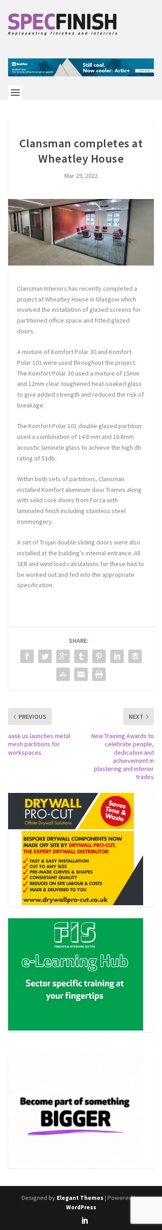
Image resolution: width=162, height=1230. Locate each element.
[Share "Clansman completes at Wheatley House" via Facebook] (27, 656)
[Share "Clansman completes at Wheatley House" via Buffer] (135, 656)
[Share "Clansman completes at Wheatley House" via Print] (99, 674)
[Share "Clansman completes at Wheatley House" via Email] (81, 674)
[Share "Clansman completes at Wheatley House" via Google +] (63, 656)
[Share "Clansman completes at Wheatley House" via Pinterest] (99, 656)
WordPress (81, 1207)
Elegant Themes (80, 1198)
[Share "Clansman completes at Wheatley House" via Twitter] (45, 656)
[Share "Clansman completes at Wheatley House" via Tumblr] (81, 656)
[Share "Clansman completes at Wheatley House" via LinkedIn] (117, 656)
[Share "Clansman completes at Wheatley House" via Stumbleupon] (63, 674)
